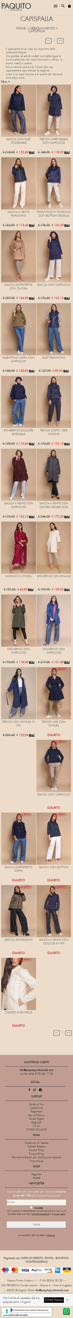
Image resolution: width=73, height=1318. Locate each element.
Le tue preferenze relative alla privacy (30, 1310)
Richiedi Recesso (37, 1146)
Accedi (36, 1178)
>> (60, 40)
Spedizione (36, 1108)
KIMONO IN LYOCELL (18, 576)
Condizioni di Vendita (36, 1143)
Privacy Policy (36, 1154)
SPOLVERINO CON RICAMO (54, 576)
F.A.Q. (36, 1126)
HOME (21, 28)
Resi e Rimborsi (36, 1115)
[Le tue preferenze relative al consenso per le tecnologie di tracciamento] (7, 1311)
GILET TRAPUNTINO (53, 358)
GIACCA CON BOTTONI (54, 867)
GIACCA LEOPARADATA (18, 940)
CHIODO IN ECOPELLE (18, 1012)
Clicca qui (51, 1235)
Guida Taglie (36, 1119)
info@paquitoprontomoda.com (52, 1290)
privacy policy (59, 1214)
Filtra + (5, 82)
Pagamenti (36, 1111)
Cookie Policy (36, 1150)
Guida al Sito (36, 1104)
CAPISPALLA (36, 31)
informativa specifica (40, 1214)
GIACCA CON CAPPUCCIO (53, 285)
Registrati (36, 1122)
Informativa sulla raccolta (15, 1315)
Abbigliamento (42, 28)
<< (48, 40)
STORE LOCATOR (36, 1130)
